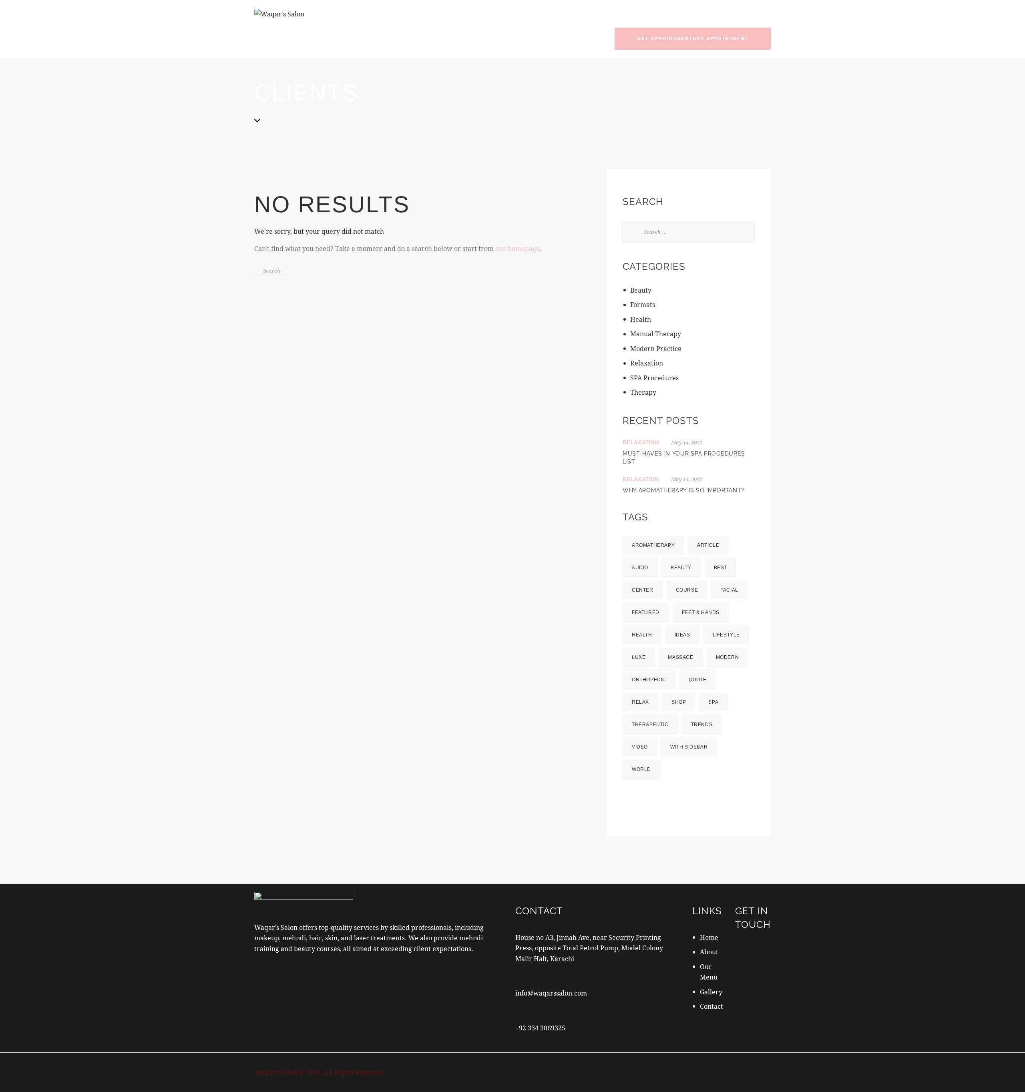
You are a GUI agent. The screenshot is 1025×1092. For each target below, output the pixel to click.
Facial (729, 570)
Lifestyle (726, 615)
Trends (702, 705)
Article (708, 525)
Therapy (643, 372)
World (641, 750)
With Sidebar (688, 727)
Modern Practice (655, 329)
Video (640, 727)
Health (640, 299)
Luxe (638, 637)
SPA (713, 682)
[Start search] (257, 250)
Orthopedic (649, 660)
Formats (642, 285)
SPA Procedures (654, 358)
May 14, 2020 (686, 422)
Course (687, 570)
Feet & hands (701, 593)
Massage (680, 637)
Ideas (682, 615)
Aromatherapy (653, 525)
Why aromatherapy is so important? (683, 471)
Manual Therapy (655, 314)
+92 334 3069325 (540, 1008)
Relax (640, 682)
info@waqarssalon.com (551, 973)
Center (642, 570)
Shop (678, 682)
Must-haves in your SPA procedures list (684, 438)
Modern (727, 637)
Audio (640, 548)
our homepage (517, 229)
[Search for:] (689, 211)
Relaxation (646, 343)
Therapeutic (650, 705)
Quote (698, 660)
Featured (645, 593)
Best (720, 548)
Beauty (640, 270)
